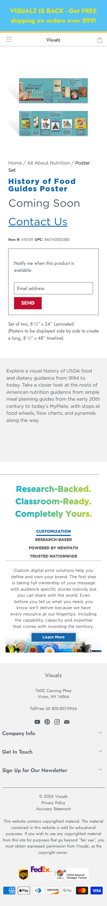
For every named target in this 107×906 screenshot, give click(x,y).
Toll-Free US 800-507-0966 (53, 709)
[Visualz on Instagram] (57, 722)
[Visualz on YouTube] (37, 722)
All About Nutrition (48, 163)
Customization (53, 531)
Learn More (54, 637)
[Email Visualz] (66, 722)
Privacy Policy (53, 803)
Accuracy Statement (53, 809)
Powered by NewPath (53, 548)
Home (15, 163)
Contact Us (37, 222)
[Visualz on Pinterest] (47, 722)
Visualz (53, 39)
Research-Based (53, 540)
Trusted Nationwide (53, 556)
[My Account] (7, 39)
